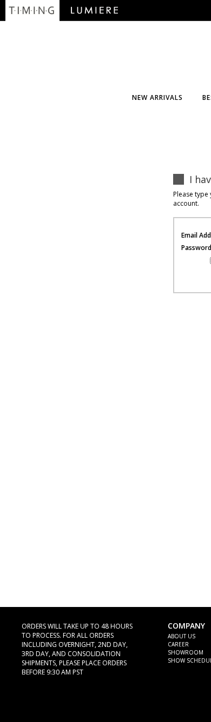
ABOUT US (181, 636)
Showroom (185, 652)
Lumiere (95, 10)
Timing (32, 10)
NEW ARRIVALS (157, 97)
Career (178, 644)
